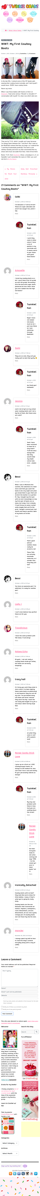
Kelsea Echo (21, 651)
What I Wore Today (15, 30)
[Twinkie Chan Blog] (20, 9)
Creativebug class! (7, 1114)
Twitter (14, 1173)
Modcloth (4, 94)
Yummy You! (30, 20)
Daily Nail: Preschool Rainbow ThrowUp (29, 171)
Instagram (27, 1173)
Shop (15, 14)
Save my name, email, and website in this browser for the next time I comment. (20, 1002)
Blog (24, 14)
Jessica (18, 401)
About (10, 20)
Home (6, 14)
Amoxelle (20, 270)
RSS (10, 1173)
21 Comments (32, 53)
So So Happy (12, 159)
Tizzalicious (21, 627)
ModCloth (16, 155)
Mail (35, 1173)
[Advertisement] (30, 1129)
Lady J (18, 604)
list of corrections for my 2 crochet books (9, 1091)
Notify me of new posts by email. (12, 1009)
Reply (16, 213)
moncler (19, 930)
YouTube (31, 1173)
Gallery (33, 14)
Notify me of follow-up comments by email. (15, 1007)
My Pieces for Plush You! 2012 (11, 174)
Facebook (19, 1173)
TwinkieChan (23, 53)
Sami (17, 348)
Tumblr (23, 1173)
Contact (20, 20)
